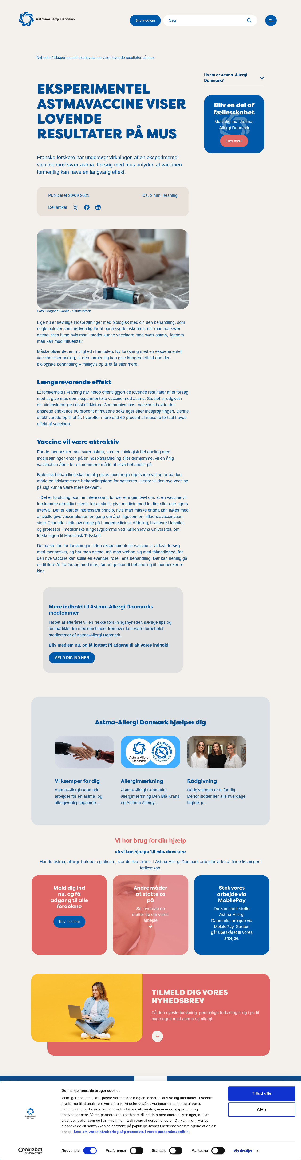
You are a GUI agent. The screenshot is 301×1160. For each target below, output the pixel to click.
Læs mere (234, 141)
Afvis (261, 1109)
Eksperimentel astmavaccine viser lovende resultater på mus (104, 57)
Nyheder (43, 57)
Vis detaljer (243, 1151)
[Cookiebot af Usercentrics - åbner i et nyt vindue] (30, 1150)
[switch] (136, 1150)
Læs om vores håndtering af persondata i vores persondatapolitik (130, 1132)
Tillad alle (261, 1093)
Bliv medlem (145, 20)
